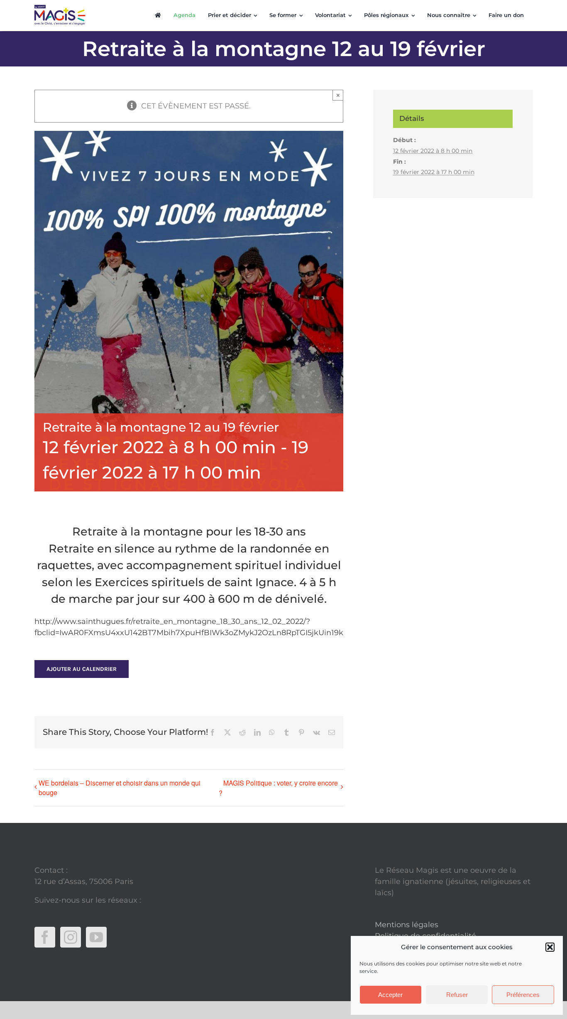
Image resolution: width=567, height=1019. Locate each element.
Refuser (457, 994)
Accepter (390, 994)
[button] (550, 947)
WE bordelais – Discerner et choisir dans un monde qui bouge (119, 787)
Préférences (523, 994)
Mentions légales (406, 924)
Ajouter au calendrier (81, 669)
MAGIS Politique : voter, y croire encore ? (278, 788)
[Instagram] (70, 937)
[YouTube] (96, 937)
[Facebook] (44, 937)
